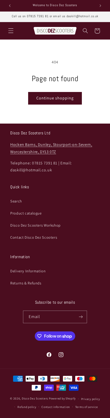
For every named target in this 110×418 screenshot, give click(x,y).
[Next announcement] (100, 5)
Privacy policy (90, 399)
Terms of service (86, 407)
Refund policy (26, 407)
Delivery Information (28, 270)
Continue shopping (55, 98)
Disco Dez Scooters (35, 399)
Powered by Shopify (62, 399)
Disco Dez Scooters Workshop (35, 225)
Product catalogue (26, 213)
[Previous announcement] (9, 5)
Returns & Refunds (25, 283)
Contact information (55, 407)
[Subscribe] (81, 317)
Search (16, 201)
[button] (11, 31)
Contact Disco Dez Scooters (33, 237)
